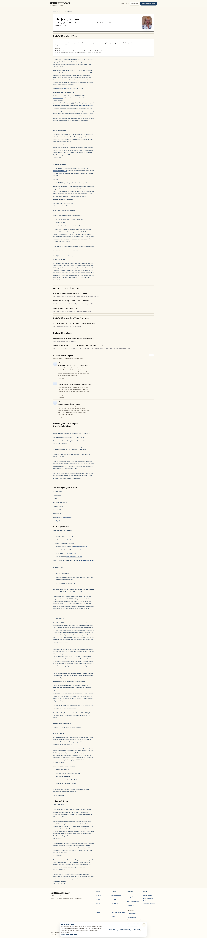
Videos (98, 912)
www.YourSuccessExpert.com (64, 88)
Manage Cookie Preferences (132, 918)
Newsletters (115, 904)
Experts (61, 11)
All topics (98, 895)
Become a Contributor (148, 904)
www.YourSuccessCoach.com (74, 557)
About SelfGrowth (116, 895)
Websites (114, 899)
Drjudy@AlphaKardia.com (86, 560)
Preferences (136, 929)
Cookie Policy (130, 905)
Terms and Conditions (133, 901)
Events (113, 908)
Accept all (112, 929)
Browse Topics (134, 3)
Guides (98, 904)
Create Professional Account (148, 899)
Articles (98, 908)
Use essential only (125, 929)
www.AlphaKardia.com (58, 98)
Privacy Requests (131, 913)
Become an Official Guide (118, 912)
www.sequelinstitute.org (60, 171)
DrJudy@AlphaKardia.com (85, 105)
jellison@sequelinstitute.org (65, 256)
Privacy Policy (130, 897)
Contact (114, 916)
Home (54, 11)
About (122, 3)
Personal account (147, 895)
